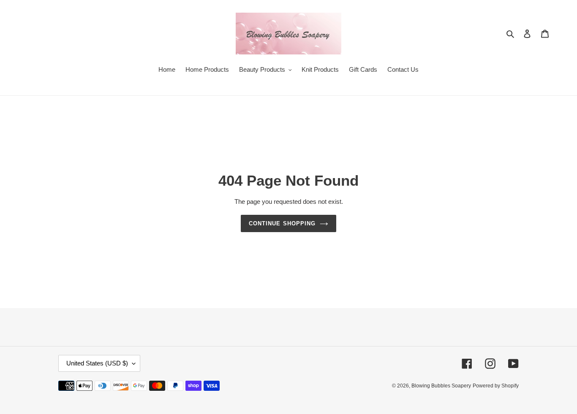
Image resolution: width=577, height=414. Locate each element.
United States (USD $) (97, 363)
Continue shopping (282, 223)
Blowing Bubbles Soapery (441, 386)
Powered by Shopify (496, 386)
